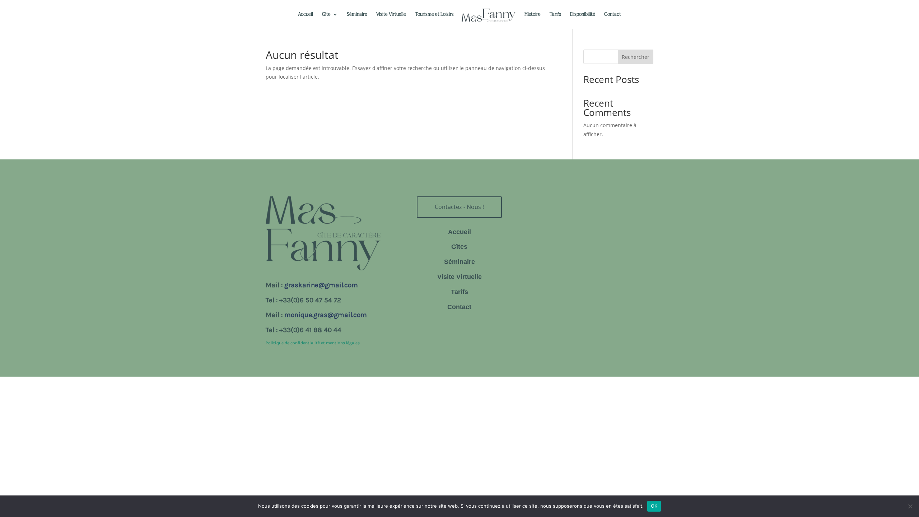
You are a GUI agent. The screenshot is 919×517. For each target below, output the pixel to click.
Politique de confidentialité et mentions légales (313, 342)
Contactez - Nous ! (459, 207)
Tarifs (555, 14)
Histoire (532, 14)
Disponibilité (582, 14)
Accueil (305, 14)
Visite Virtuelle (391, 14)
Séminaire (357, 14)
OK (654, 506)
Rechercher (635, 56)
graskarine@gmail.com (321, 285)
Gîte (326, 14)
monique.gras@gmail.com (325, 315)
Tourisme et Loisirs (434, 14)
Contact (612, 14)
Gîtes (459, 246)
